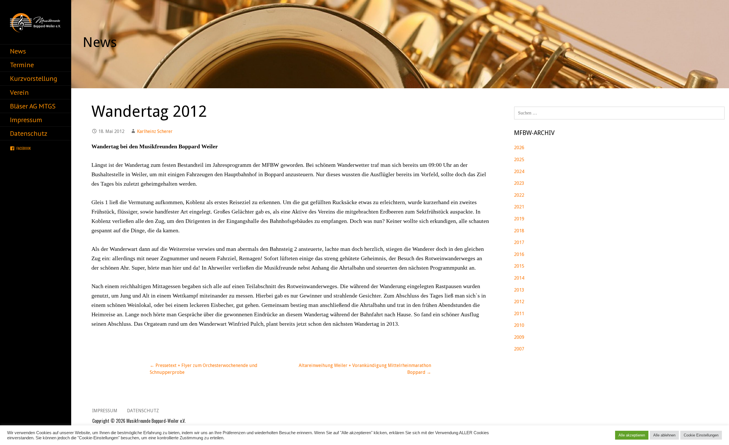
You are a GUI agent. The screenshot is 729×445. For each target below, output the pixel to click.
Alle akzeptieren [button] (632, 435)
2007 (519, 349)
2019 (519, 219)
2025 (519, 159)
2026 (519, 147)
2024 (519, 171)
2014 (519, 278)
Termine (22, 64)
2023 (519, 183)
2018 (519, 230)
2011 (519, 313)
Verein (19, 92)
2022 (519, 195)
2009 (519, 337)
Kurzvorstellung (33, 78)
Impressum (26, 119)
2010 (519, 325)
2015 (519, 266)
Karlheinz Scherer (155, 131)
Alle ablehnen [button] (664, 435)
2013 (519, 290)
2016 (519, 254)
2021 (519, 207)
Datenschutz (28, 133)
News (18, 51)
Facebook (24, 148)
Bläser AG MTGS (33, 106)
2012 (519, 301)
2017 (519, 242)
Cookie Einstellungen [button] (701, 435)
